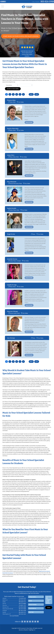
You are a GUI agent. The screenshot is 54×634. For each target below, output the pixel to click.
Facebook (22, 621)
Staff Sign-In (32, 630)
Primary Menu (2, 6)
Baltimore (5, 600)
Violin (14, 102)
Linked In (27, 621)
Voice (14, 130)
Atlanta (4, 598)
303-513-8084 (22, 603)
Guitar (11, 210)
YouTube (30, 621)
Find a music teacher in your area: (14, 596)
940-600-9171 (22, 601)
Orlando (5, 610)
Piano (11, 130)
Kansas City (6, 607)
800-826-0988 (47, 1)
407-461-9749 (22, 610)
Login (3, 1)
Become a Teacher (23, 630)
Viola (11, 102)
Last (36, 94)
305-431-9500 (22, 608)
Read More (29, 122)
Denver (4, 603)
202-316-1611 (22, 600)
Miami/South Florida (8, 608)
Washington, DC (7, 614)
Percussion (16, 183)
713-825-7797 (22, 605)
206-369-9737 (22, 612)
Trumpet (19, 260)
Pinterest (33, 621)
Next (31, 94)
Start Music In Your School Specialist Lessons (20, 36)
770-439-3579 (22, 598)
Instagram (38, 621)
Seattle (4, 612)
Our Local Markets (14, 615)
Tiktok (35, 621)
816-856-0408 (22, 607)
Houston (5, 605)
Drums (11, 183)
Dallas (22, 102)
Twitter (25, 621)
